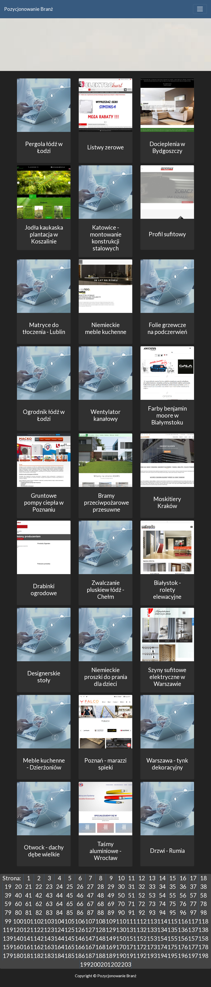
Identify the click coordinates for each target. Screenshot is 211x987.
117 (193, 921)
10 (121, 878)
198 (203, 955)
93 (152, 912)
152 (142, 938)
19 (8, 886)
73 (152, 903)
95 (172, 912)
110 (121, 921)
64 (59, 903)
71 (131, 903)
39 (8, 895)
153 (152, 938)
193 (152, 955)
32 (141, 886)
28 (100, 886)
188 (100, 955)
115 (173, 921)
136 (183, 929)
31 (131, 886)
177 (193, 947)
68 (100, 903)
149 (111, 938)
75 (172, 903)
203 (126, 964)
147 (90, 938)
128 (100, 929)
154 (162, 938)
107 (90, 921)
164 (59, 947)
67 (90, 903)
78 (203, 903)
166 (80, 947)
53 (152, 895)
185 (70, 955)
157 (193, 938)
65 (69, 903)
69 (111, 903)
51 (131, 895)
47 (90, 895)
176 (183, 947)
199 (85, 964)
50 (121, 895)
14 (162, 878)
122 (39, 929)
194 (162, 955)
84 (59, 912)
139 (8, 938)
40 (18, 895)
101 (28, 921)
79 (8, 912)
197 (193, 955)
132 (142, 929)
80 (18, 912)
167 (90, 947)
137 (193, 929)
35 (172, 886)
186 (80, 955)
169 (111, 947)
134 (162, 929)
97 (193, 912)
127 (90, 929)
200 (95, 964)
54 (162, 895)
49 (111, 895)
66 (80, 903)
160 (18, 947)
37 (193, 886)
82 (39, 912)
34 (162, 886)
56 (183, 895)
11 (131, 878)
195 (173, 955)
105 (70, 921)
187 (90, 955)
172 (142, 947)
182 (39, 955)
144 (59, 938)
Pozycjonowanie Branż (28, 9)
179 (8, 955)
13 (152, 878)
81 (28, 912)
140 (18, 938)
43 (49, 895)
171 (131, 947)
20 (18, 886)
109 (111, 921)
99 (8, 921)
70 (121, 903)
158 (203, 938)
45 (69, 895)
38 (203, 886)
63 (49, 903)
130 (121, 929)
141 (28, 938)
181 (28, 955)
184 (59, 955)
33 (152, 886)
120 (18, 929)
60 (18, 903)
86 (80, 912)
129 (111, 929)
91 (131, 912)
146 (80, 938)
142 (39, 938)
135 (173, 929)
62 (39, 903)
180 (18, 955)
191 (131, 955)
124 (59, 929)
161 (28, 947)
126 (80, 929)
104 (59, 921)
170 (121, 947)
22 (39, 886)
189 (111, 955)
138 (203, 929)
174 (162, 947)
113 (152, 921)
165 (70, 947)
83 (49, 912)
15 (172, 878)
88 (100, 912)
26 (80, 886)
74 (162, 903)
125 (70, 929)
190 (121, 955)
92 (141, 912)
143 (49, 938)
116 (183, 921)
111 (131, 921)
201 (106, 964)
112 (142, 921)
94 (162, 912)
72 (141, 903)
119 (8, 929)
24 (59, 886)
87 (90, 912)
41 (28, 895)
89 (111, 912)
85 (69, 912)
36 (183, 886)
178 (203, 947)
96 (183, 912)
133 (152, 929)
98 (203, 912)
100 (18, 921)
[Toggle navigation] (200, 9)
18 (203, 878)
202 (116, 964)
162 (39, 947)
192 (142, 955)
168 (100, 947)
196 (183, 955)
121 (28, 929)
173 (152, 947)
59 (8, 903)
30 (121, 886)
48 (100, 895)
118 (203, 921)
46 (80, 895)
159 (8, 947)
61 (28, 903)
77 (193, 903)
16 (183, 878)
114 (162, 921)
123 (49, 929)
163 (49, 947)
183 (49, 955)
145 (70, 938)
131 (131, 929)
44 (59, 895)
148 (100, 938)
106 (80, 921)
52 (141, 895)
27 (90, 886)
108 (100, 921)
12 (141, 878)
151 (131, 938)
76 (183, 903)
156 (183, 938)
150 (121, 938)
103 (49, 921)
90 (121, 912)
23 (49, 886)
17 (193, 878)
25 (69, 886)
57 (193, 895)
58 (203, 895)
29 (111, 886)
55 (172, 895)
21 (28, 886)
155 (173, 938)
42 (39, 895)
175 (173, 947)
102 (39, 921)
